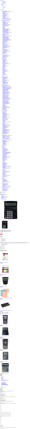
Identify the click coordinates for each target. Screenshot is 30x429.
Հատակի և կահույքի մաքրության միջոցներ (7, 88)
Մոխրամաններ (4, 151)
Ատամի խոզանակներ (5, 114)
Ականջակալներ (4, 142)
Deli (1, 198)
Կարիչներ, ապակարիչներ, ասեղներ (6, 43)
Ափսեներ (3, 147)
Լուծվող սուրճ (4, 160)
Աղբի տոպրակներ (4, 108)
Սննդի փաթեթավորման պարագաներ (6, 168)
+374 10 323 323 (3, 382)
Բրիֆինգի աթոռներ (5, 78)
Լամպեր (3, 170)
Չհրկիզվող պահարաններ (5, 83)
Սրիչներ (3, 67)
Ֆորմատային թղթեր (5, 12)
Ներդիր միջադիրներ (5, 120)
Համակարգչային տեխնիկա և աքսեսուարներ (7, 139)
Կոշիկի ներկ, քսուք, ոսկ (5, 131)
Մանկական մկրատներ (5, 74)
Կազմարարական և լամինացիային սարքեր (7, 39)
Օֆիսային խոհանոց (4, 146)
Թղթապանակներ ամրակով (5, 30)
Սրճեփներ (4, 158)
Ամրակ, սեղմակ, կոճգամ (5, 44)
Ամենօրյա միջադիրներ (5, 119)
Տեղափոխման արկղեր (5, 176)
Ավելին (1, 375)
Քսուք (3, 122)
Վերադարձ (2, 378)
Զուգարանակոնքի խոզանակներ (6, 98)
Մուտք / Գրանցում (4, 4)
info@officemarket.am (4, 384)
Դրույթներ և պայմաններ (3, 380)
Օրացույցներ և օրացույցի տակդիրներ (6, 51)
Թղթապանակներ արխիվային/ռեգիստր (7, 29)
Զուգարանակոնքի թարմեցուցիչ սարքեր (7, 99)
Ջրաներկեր (4, 72)
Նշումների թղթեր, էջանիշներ (6, 13)
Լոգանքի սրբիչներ (4, 179)
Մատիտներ (4, 27)
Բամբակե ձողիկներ (5, 117)
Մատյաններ (4, 53)
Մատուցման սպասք (5, 148)
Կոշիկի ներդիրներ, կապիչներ (6, 133)
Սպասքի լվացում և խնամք (5, 93)
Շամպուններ (4, 128)
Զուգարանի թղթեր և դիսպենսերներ (6, 86)
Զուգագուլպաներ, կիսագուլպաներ (6, 181)
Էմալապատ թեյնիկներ (5, 159)
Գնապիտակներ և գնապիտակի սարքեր (7, 18)
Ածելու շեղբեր (4, 124)
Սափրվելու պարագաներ (5, 123)
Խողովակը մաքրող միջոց (5, 97)
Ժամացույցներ (4, 81)
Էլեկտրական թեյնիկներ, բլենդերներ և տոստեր (7, 135)
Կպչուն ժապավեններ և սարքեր (6, 171)
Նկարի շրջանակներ (5, 80)
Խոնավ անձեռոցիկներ (5, 127)
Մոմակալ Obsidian (4, 190)
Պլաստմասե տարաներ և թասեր (6, 157)
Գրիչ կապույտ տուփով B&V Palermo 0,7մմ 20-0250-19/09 (6, 310)
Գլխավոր (2, 195)
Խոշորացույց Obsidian (5, 52)
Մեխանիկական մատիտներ (5, 61)
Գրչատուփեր (4, 64)
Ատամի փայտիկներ (5, 116)
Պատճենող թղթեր (4, 15)
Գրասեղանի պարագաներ (5, 40)
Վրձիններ (4, 69)
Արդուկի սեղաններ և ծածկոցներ (6, 136)
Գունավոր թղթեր (4, 16)
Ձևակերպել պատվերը (4, 194)
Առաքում (3, 3)
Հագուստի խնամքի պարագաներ (6, 103)
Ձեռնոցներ (4, 94)
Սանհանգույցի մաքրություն (5, 96)
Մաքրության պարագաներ (5, 90)
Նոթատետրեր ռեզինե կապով (6, 22)
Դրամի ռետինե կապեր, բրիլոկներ (6, 49)
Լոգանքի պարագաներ (5, 113)
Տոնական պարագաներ (4, 187)
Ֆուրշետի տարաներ (5, 155)
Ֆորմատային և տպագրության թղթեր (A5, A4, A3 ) (8, 11)
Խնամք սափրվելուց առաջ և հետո (6, 125)
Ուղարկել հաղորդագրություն (2, 400)
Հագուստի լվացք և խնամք (5, 100)
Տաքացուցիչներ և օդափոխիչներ (6, 137)
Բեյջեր (3, 48)
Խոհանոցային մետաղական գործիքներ (7, 166)
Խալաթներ (4, 185)
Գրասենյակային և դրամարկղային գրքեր (7, 24)
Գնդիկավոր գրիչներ (5, 59)
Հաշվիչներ (4, 42)
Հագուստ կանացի (4, 180)
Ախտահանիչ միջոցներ (5, 109)
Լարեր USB (4, 144)
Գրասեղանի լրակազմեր (5, 36)
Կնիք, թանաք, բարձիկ (5, 41)
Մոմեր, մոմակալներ (5, 189)
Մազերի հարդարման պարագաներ (6, 138)
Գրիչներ (3, 26)
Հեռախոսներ (4, 145)
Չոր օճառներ (4, 105)
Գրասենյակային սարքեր (5, 45)
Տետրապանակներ (4, 66)
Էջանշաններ (4, 62)
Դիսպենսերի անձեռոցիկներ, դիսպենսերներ (7, 87)
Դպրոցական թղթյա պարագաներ (6, 55)
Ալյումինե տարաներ (5, 154)
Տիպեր (3, 58)
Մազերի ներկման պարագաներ (6, 130)
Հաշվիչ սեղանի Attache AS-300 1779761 (4, 349)
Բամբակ (3, 118)
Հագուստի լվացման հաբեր (5, 102)
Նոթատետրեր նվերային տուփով (6, 25)
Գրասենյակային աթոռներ (5, 77)
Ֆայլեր (3, 33)
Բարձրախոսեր (4, 143)
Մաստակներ (4, 165)
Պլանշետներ (4, 35)
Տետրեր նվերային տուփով (5, 56)
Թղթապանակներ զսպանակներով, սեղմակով (7, 32)
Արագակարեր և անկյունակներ (6, 34)
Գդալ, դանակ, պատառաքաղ (6, 149)
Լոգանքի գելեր (4, 112)
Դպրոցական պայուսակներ (5, 65)
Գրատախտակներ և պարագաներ (6, 46)
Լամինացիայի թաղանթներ (5, 38)
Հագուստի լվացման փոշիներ (5, 101)
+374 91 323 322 (3, 1)
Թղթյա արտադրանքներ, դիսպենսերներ (7, 85)
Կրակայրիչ (4, 174)
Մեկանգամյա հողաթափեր (5, 184)
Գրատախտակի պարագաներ (6, 47)
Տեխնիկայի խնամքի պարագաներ (6, 141)
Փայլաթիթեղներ (4, 167)
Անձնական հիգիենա (4, 111)
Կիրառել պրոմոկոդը (2, 428)
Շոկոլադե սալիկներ (5, 164)
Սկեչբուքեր (4, 57)
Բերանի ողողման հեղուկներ (5, 115)
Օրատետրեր (4, 21)
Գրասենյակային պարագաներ (5, 20)
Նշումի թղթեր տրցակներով (5, 14)
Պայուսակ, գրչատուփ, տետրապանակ (6, 63)
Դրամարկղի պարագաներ (5, 50)
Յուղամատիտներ (4, 71)
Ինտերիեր (4, 79)
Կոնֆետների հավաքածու (5, 163)
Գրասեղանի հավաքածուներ (5, 37)
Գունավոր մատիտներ (5, 70)
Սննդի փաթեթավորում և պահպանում (6, 156)
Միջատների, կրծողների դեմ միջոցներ (6, 175)
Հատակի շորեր (4, 91)
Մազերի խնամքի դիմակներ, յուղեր (6, 129)
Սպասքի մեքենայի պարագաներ (6, 95)
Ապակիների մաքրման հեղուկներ (6, 92)
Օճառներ (3, 104)
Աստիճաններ (4, 173)
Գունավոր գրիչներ (4, 60)
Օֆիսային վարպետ (4, 169)
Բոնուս (2, 379)
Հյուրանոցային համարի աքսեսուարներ (7, 186)
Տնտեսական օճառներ (5, 106)
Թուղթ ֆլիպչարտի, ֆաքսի (5, 17)
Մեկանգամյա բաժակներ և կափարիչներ (7, 152)
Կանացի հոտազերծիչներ (5, 126)
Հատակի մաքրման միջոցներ (5, 89)
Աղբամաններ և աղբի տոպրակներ (6, 107)
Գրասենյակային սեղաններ (5, 82)
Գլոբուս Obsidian (4, 73)
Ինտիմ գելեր (4, 121)
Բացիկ (3, 188)
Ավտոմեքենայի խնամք (5, 110)
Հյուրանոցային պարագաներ (5, 183)
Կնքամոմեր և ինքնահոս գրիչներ (6, 28)
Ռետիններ (4, 68)
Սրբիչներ (4, 178)
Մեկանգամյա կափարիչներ (5, 153)
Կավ (3, 75)
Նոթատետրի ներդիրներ (5, 23)
